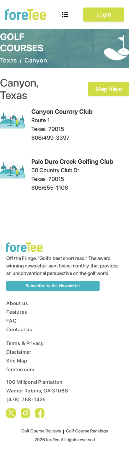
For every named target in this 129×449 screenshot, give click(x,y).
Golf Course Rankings (87, 430)
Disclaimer (18, 352)
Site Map (16, 361)
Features (16, 312)
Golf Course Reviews (41, 430)
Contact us (19, 329)
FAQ (11, 321)
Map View (108, 89)
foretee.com (20, 369)
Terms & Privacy (25, 343)
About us (17, 303)
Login (103, 14)
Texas (8, 60)
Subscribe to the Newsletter (53, 285)
